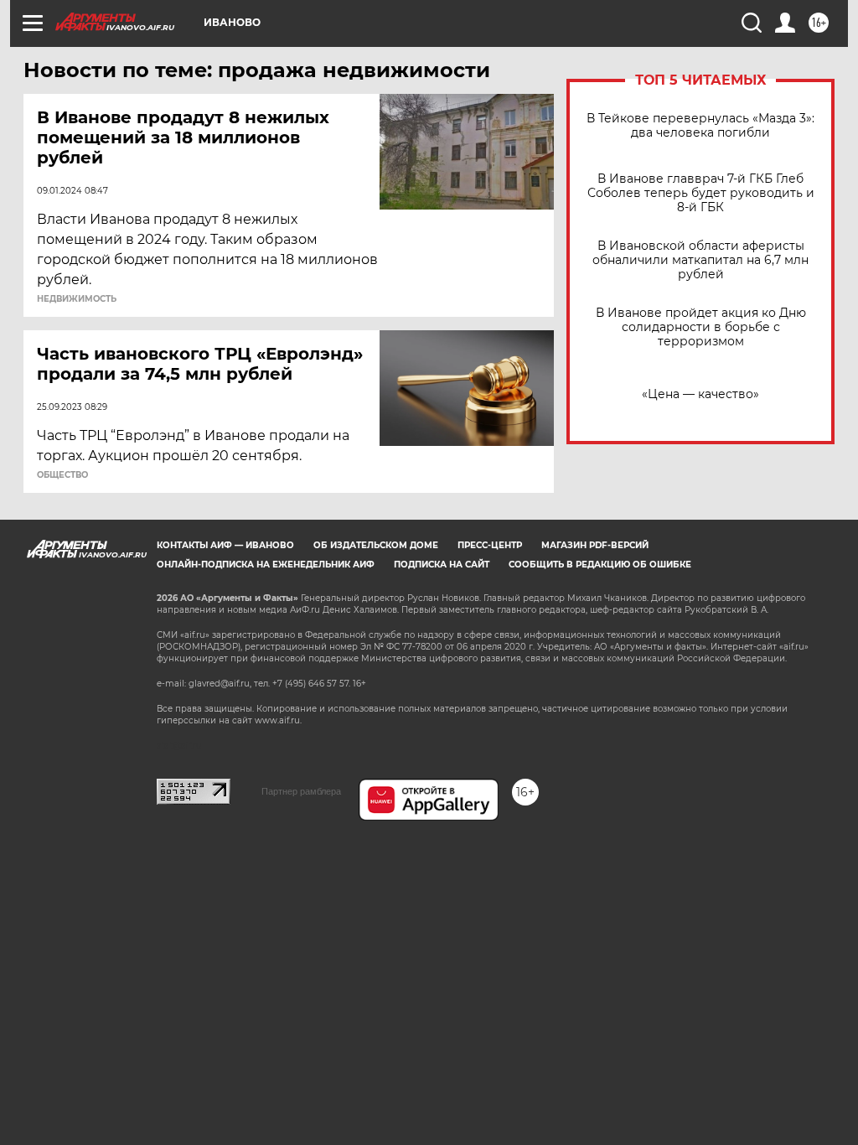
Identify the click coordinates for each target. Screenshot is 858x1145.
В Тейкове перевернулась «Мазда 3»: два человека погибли (700, 125)
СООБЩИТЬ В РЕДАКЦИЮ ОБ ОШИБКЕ (600, 564)
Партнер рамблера (301, 791)
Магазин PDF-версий (595, 545)
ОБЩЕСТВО (62, 475)
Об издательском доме (375, 545)
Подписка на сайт (441, 564)
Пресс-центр (489, 545)
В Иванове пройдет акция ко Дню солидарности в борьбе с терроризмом (701, 327)
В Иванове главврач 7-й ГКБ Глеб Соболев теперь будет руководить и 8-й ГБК (700, 193)
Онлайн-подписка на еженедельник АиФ (266, 564)
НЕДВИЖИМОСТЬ (76, 299)
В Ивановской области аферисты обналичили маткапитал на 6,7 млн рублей (700, 260)
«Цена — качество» (700, 394)
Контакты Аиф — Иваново (225, 545)
